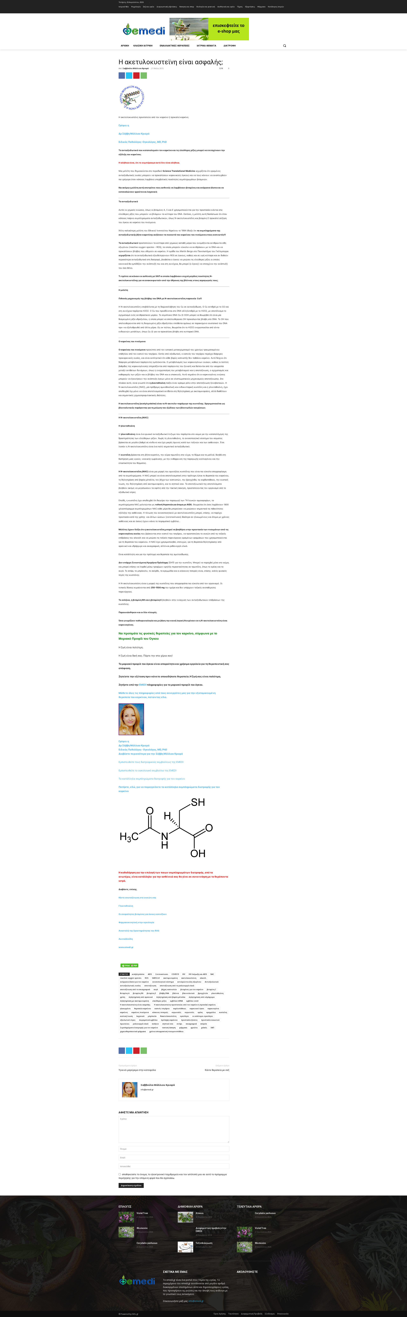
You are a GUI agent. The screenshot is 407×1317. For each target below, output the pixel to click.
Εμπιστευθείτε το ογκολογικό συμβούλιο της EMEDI (147, 770)
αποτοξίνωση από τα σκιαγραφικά (135, 989)
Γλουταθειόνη (126, 906)
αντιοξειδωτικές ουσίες (130, 985)
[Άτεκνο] (185, 1217)
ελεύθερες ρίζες (159, 1001)
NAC (212, 974)
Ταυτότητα (233, 1313)
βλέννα (175, 993)
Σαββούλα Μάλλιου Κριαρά (136, 68)
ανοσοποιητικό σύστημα (163, 982)
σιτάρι (179, 1024)
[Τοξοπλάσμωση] (185, 1247)
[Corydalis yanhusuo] (126, 1247)
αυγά (156, 989)
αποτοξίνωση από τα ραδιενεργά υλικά (177, 985)
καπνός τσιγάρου (162, 1008)
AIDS (150, 974)
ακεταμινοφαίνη (170, 978)
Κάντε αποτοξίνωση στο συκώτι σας (137, 897)
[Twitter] (129, 75)
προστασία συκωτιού (210, 1020)
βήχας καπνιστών (169, 989)
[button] (284, 45)
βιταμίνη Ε (151, 993)
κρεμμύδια (211, 1012)
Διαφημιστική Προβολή (251, 1313)
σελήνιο (155, 1024)
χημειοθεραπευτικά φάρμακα (133, 1031)
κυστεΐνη (223, 1012)
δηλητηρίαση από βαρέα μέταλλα (170, 997)
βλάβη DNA (164, 993)
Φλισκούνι (142, 1228)
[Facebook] (282, 11)
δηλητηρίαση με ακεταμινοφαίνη (134, 1001)
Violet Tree (142, 1213)
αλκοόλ (203, 978)
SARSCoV (156, 978)
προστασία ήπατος (189, 1020)
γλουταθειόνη (217, 993)
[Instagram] (286, 11)
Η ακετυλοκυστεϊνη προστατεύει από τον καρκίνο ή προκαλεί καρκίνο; (185, 1004)
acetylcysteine (138, 974)
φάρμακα (183, 1027)
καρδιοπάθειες (179, 1008)
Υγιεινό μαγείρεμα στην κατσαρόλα (137, 1070)
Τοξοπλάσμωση (204, 1243)
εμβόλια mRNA (176, 1001)
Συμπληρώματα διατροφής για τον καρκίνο (139, 1027)
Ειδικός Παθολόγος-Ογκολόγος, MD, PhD (143, 141)
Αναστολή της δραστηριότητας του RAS (139, 930)
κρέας (200, 1012)
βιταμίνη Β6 (138, 993)
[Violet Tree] (126, 1217)
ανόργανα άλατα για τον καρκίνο (134, 982)
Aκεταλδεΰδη (126, 939)
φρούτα (194, 1027)
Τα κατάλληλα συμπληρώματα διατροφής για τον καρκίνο (152, 778)
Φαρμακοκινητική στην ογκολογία (136, 922)
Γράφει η (124, 125)
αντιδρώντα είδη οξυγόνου (189, 982)
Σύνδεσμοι (270, 1313)
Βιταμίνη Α (124, 993)
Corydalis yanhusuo (147, 1243)
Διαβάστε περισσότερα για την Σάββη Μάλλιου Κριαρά (151, 753)
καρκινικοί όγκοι (197, 1008)
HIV (183, 974)
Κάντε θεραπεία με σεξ (217, 1070)
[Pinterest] (136, 75)
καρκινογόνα (213, 1008)
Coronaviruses (161, 974)
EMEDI (143, 684)
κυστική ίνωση (126, 1016)
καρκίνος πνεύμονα (140, 1012)
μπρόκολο (152, 1016)
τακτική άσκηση (169, 1027)
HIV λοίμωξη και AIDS (198, 974)
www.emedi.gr (126, 947)
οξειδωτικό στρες (127, 1020)
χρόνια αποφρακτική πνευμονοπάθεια (166, 1031)
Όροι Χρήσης (220, 1313)
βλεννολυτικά (188, 993)
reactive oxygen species (130, 978)
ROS (146, 978)
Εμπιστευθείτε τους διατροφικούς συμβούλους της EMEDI (151, 762)
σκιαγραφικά (191, 1024)
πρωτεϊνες (124, 1024)
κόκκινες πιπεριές (160, 1012)
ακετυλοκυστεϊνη (188, 978)
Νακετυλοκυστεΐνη (168, 1016)
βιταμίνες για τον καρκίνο (191, 989)
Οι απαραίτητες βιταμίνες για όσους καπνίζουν (143, 914)
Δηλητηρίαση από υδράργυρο (202, 997)
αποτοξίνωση (150, 985)
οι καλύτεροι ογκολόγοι (202, 1016)
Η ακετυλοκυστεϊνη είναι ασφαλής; (135, 1004)
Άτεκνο (200, 1213)
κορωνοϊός (189, 1012)
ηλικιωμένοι (125, 1008)
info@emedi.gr (196, 1301)
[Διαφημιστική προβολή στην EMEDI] (185, 1232)
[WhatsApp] (144, 75)
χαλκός (204, 1027)
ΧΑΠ (212, 1027)
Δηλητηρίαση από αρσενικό (141, 997)
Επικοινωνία (282, 1313)
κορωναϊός (176, 1012)
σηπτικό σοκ (167, 1024)
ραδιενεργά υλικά (140, 1024)
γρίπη (122, 997)
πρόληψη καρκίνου (169, 1020)
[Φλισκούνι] (126, 1232)
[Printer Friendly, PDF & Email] (129, 965)
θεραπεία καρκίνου (142, 1008)
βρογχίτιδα (203, 993)
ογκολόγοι (184, 1016)
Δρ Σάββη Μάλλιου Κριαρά (134, 133)
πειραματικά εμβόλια (148, 1020)
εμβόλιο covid (192, 1001)
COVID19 (175, 974)
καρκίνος (124, 1012)
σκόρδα (203, 1024)
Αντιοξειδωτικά (211, 982)
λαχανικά (140, 1016)
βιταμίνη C (211, 989)
